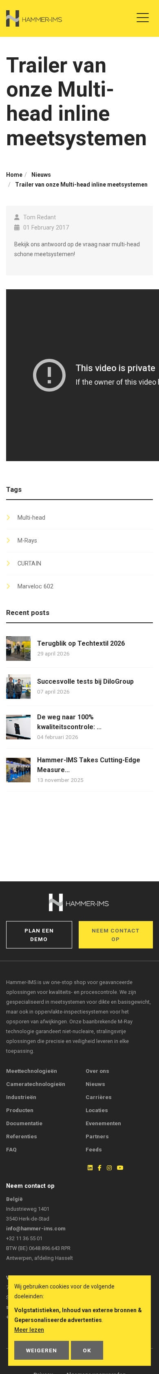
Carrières (99, 1097)
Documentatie (24, 1123)
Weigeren (41, 1350)
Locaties (97, 1110)
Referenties (21, 1136)
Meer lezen (29, 1330)
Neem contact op (115, 934)
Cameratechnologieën (35, 1084)
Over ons (97, 1071)
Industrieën (21, 1097)
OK (87, 1350)
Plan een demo (39, 934)
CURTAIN (29, 563)
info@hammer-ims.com (35, 1228)
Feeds (94, 1149)
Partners (97, 1136)
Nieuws (95, 1084)
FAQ (11, 1149)
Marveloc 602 (35, 586)
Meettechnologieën (31, 1071)
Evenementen (103, 1123)
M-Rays (27, 540)
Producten (19, 1110)
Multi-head (31, 517)
